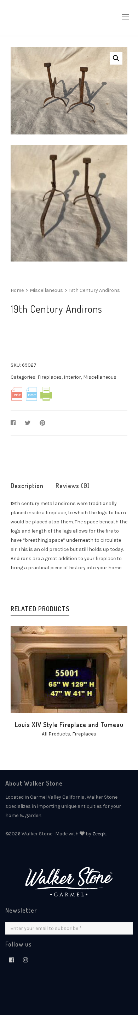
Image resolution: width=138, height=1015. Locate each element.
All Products (56, 734)
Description (27, 486)
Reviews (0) (73, 486)
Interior (72, 377)
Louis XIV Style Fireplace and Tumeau (69, 724)
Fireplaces (50, 377)
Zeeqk (99, 834)
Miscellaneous (46, 290)
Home (17, 290)
